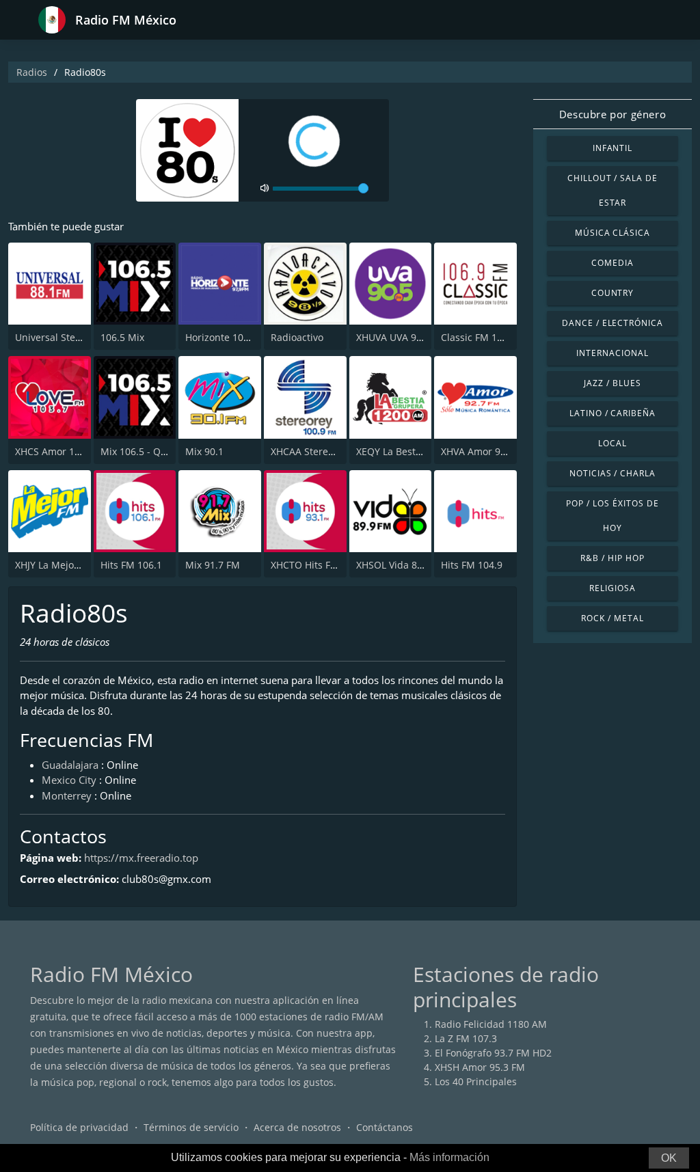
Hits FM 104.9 (471, 564)
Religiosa (612, 588)
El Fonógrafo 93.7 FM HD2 (493, 1052)
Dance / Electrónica (612, 323)
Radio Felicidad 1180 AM (491, 1024)
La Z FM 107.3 (466, 1038)
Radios (31, 72)
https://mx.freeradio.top (141, 857)
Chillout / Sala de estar (612, 190)
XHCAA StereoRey (310, 451)
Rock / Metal (612, 618)
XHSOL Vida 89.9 (393, 564)
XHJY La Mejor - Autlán (66, 564)
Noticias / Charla (612, 473)
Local (612, 443)
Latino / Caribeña (612, 413)
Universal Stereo (52, 337)
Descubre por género (612, 114)
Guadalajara (70, 765)
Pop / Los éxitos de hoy (612, 516)
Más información (449, 1157)
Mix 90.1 (204, 451)
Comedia (612, 263)
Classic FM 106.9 (478, 337)
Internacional (612, 353)
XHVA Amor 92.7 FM (485, 451)
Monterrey (67, 795)
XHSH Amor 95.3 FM (480, 1067)
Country (612, 293)
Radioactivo (297, 337)
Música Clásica (612, 233)
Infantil (613, 148)
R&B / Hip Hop (612, 558)
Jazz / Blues (612, 383)
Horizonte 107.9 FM (229, 337)
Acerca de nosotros (297, 1127)
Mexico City (69, 780)
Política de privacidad (79, 1127)
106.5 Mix (122, 337)
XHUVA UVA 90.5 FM (401, 337)
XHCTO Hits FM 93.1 (316, 564)
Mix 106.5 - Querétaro (150, 451)
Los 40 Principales (476, 1081)
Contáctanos (384, 1127)
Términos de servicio (191, 1127)
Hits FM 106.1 (131, 564)
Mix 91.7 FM (212, 564)
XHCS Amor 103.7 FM (62, 451)
